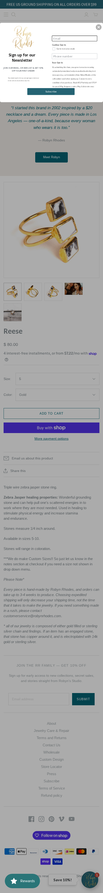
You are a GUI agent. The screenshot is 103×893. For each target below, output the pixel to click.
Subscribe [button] (51, 91)
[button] (99, 27)
